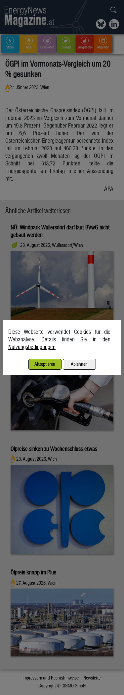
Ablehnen (79, 364)
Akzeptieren (44, 364)
